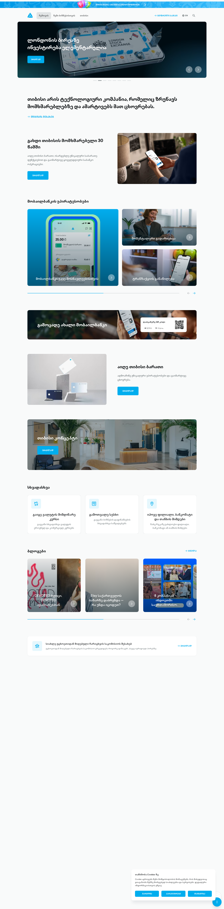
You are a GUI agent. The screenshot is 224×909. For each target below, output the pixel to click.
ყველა (191, 550)
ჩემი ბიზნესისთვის (64, 15)
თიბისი (84, 15)
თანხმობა (199, 893)
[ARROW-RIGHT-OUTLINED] (194, 293)
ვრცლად (36, 61)
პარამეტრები (173, 893)
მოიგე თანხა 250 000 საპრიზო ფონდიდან (118, 4)
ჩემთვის (44, 15)
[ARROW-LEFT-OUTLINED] (188, 293)
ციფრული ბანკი (166, 15)
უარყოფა (147, 893)
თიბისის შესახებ (40, 117)
